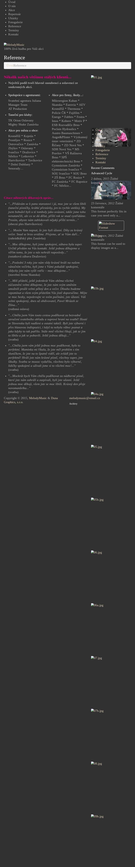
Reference (14, 26)
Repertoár (14, 14)
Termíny (13, 30)
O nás (12, 6)
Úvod (11, 2)
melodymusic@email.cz (84, 398)
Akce (11, 10)
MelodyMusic (38, 398)
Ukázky (13, 18)
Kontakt (13, 34)
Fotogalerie (15, 22)
